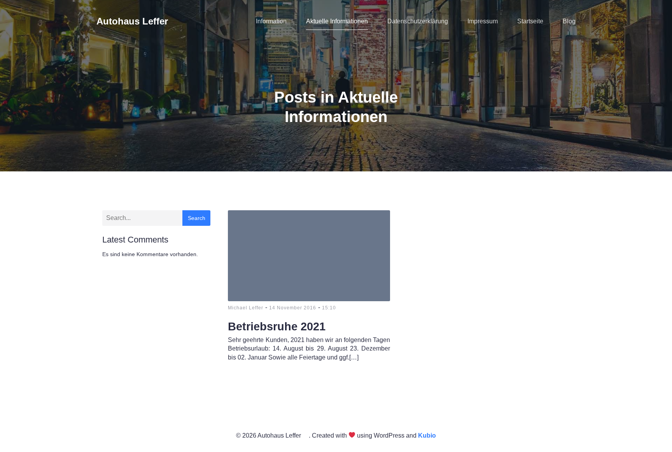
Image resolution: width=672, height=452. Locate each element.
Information (271, 21)
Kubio (427, 435)
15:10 (329, 308)
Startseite (530, 21)
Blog (569, 21)
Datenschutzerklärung (417, 21)
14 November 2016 (292, 308)
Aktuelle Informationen (337, 21)
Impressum (482, 21)
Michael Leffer (245, 308)
